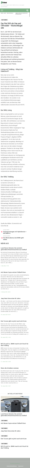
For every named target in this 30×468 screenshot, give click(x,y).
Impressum (20, 466)
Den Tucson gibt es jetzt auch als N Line (13, 321)
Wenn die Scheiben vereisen (10, 368)
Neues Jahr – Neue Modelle (7, 13)
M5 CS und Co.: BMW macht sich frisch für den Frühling (14, 344)
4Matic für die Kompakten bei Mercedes (21, 14)
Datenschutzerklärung (12, 466)
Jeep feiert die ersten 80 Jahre (10, 298)
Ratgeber (4, 19)
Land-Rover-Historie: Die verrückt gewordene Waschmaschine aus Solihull (14, 248)
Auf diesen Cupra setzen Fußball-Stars (13, 272)
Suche (27, 10)
